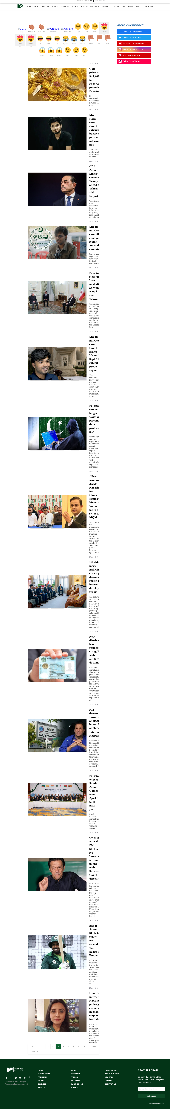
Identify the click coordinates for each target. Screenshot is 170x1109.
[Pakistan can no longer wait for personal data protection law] (57, 449)
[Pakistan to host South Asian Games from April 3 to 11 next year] (57, 815)
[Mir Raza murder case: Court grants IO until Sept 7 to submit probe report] (57, 379)
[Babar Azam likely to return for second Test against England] (57, 968)
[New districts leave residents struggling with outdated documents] (57, 681)
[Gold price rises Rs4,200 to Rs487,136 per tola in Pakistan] (57, 100)
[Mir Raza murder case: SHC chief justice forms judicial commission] (57, 258)
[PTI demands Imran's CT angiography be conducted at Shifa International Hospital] (57, 751)
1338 (33, 1051)
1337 (94, 1046)
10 (84, 1046)
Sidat (162, 1103)
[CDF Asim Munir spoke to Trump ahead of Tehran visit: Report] (57, 205)
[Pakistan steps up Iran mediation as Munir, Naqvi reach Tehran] (57, 313)
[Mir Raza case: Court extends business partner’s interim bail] (57, 149)
